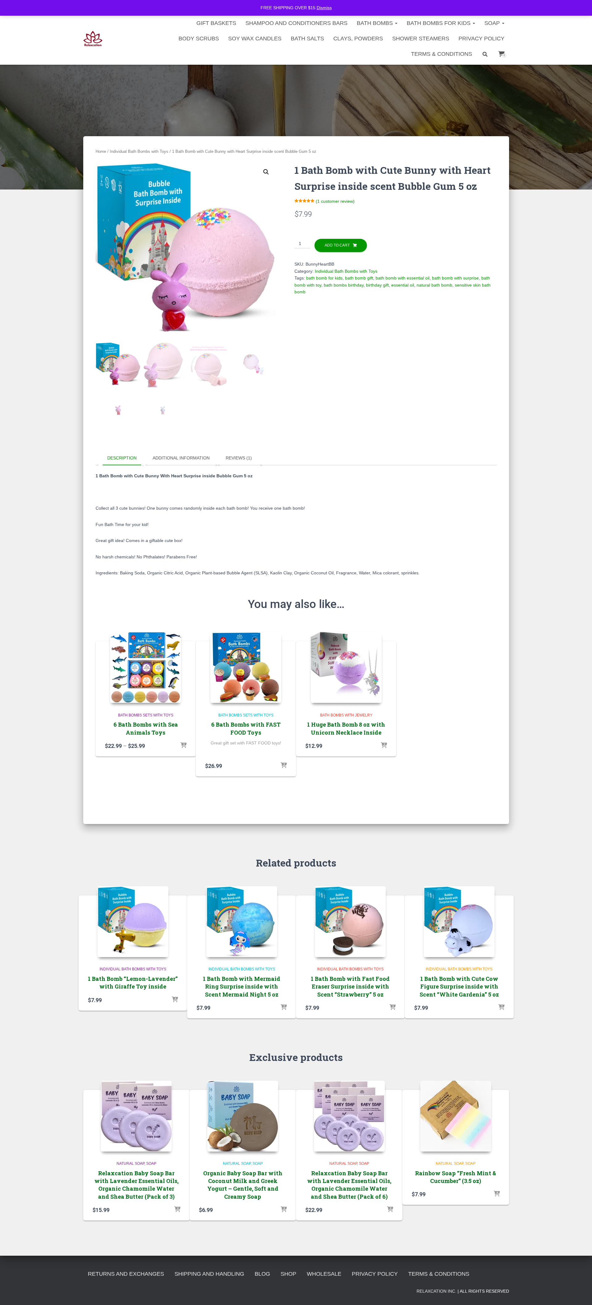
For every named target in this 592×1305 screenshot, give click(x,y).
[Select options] (183, 746)
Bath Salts (307, 38)
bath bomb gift (359, 277)
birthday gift (377, 285)
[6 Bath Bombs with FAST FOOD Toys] (245, 667)
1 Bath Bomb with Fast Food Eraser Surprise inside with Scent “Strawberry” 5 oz (350, 986)
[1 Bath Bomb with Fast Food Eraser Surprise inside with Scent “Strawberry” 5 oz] (350, 921)
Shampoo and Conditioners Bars (296, 23)
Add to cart (337, 245)
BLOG (262, 1274)
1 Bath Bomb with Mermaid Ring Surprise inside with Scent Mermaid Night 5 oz (241, 986)
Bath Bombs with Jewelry (346, 715)
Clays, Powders (358, 38)
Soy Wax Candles (255, 38)
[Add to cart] (284, 766)
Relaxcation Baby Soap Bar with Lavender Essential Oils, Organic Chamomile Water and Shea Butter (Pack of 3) (136, 1184)
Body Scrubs (199, 38)
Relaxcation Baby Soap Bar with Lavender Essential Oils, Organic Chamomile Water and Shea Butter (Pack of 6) (349, 1184)
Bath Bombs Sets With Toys (145, 715)
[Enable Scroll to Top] (580, 1292)
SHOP (288, 1274)
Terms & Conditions (441, 54)
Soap (492, 23)
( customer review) (335, 201)
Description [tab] (122, 457)
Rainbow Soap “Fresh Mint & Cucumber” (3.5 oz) (455, 1177)
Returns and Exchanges (126, 1274)
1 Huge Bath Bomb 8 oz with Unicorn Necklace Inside (346, 728)
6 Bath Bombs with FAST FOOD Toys (246, 728)
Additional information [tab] (181, 457)
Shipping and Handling (209, 1274)
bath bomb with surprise (455, 277)
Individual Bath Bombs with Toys (139, 151)
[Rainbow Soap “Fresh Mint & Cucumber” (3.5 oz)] (455, 1116)
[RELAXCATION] (93, 38)
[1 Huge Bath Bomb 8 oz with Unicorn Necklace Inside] (346, 667)
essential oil (402, 285)
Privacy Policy (481, 38)
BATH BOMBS (375, 23)
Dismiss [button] (324, 7)
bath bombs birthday (344, 285)
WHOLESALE (324, 1274)
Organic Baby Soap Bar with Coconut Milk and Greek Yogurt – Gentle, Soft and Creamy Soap (242, 1184)
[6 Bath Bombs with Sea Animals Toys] (145, 667)
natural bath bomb (434, 285)
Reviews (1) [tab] (239, 457)
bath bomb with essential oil (403, 277)
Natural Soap (130, 1163)
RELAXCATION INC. (436, 1291)
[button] (266, 171)
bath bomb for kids (324, 277)
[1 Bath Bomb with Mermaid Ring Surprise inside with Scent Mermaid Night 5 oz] (241, 921)
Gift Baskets (216, 23)
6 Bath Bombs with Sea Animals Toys (145, 728)
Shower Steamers (420, 38)
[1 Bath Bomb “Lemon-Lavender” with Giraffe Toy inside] (132, 921)
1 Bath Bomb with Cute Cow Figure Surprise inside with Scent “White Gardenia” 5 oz (459, 986)
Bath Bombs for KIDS (439, 23)
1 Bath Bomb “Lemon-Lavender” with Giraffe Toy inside (133, 982)
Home (101, 151)
